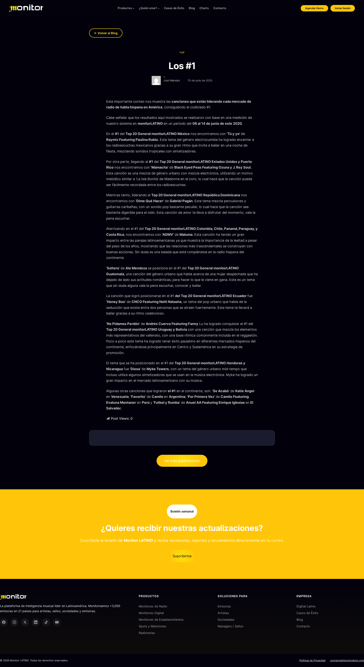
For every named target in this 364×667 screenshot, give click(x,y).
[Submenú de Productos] (133, 8)
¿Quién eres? (148, 8)
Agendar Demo (314, 8)
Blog (300, 619)
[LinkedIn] (35, 622)
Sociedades (226, 619)
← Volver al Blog (106, 33)
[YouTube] (57, 622)
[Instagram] (14, 622)
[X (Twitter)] (25, 622)
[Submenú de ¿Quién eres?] (158, 8)
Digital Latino (306, 606)
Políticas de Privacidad (312, 660)
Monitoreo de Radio (153, 606)
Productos (125, 8)
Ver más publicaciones (182, 461)
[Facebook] (4, 622)
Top (182, 52)
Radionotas (147, 633)
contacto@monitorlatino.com (347, 660)
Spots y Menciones (152, 626)
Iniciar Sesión (343, 8)
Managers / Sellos (230, 626)
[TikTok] (46, 622)
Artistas (223, 613)
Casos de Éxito (307, 613)
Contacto (303, 626)
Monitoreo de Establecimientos (161, 619)
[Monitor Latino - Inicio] (26, 8)
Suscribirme (182, 556)
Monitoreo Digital (151, 613)
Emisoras (224, 606)
